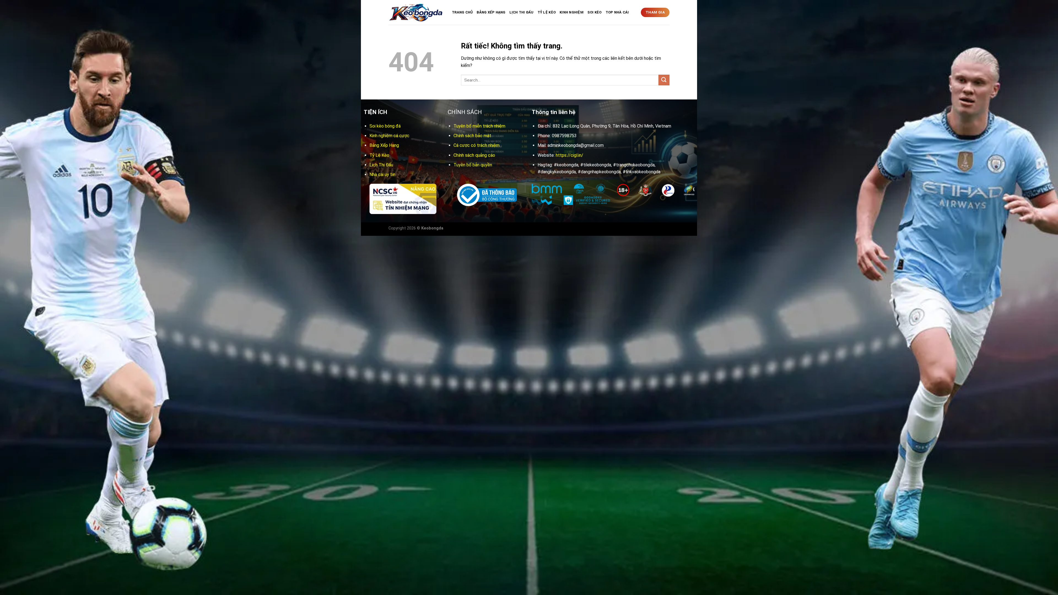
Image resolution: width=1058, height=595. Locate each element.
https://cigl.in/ (569, 155)
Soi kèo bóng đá (385, 126)
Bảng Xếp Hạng (491, 12)
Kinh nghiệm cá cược (389, 135)
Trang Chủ (462, 12)
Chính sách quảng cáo (474, 155)
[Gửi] (664, 80)
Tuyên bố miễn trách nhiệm (479, 126)
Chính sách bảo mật (472, 135)
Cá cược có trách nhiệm (477, 145)
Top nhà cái (617, 12)
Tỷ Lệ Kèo (547, 12)
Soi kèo (594, 12)
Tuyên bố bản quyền (473, 164)
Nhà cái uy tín (382, 174)
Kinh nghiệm (572, 12)
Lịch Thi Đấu (521, 12)
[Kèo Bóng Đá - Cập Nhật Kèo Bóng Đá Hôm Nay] (416, 12)
